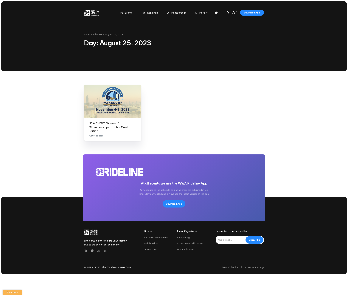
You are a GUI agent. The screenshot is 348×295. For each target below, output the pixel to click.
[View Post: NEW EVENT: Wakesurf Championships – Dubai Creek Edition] (112, 101)
